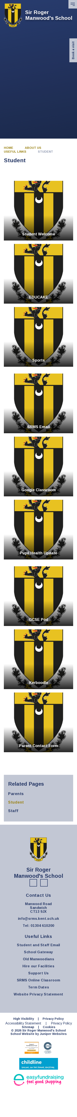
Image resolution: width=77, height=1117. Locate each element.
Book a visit (73, 50)
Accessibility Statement (23, 1023)
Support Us (38, 973)
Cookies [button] (49, 1027)
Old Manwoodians (38, 959)
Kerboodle (38, 659)
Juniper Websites (53, 1034)
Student (45, 151)
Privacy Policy (53, 1018)
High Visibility (23, 1018)
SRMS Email (38, 403)
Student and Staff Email (38, 945)
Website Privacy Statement (38, 994)
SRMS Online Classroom (38, 980)
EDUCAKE (38, 274)
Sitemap (28, 1027)
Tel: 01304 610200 (38, 925)
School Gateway (38, 952)
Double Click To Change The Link (38, 210)
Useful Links (15, 151)
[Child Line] (38, 1064)
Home (8, 147)
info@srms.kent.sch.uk (38, 918)
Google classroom (38, 466)
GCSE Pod (38, 596)
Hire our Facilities (38, 966)
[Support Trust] (32, 1048)
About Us (33, 147)
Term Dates (38, 987)
